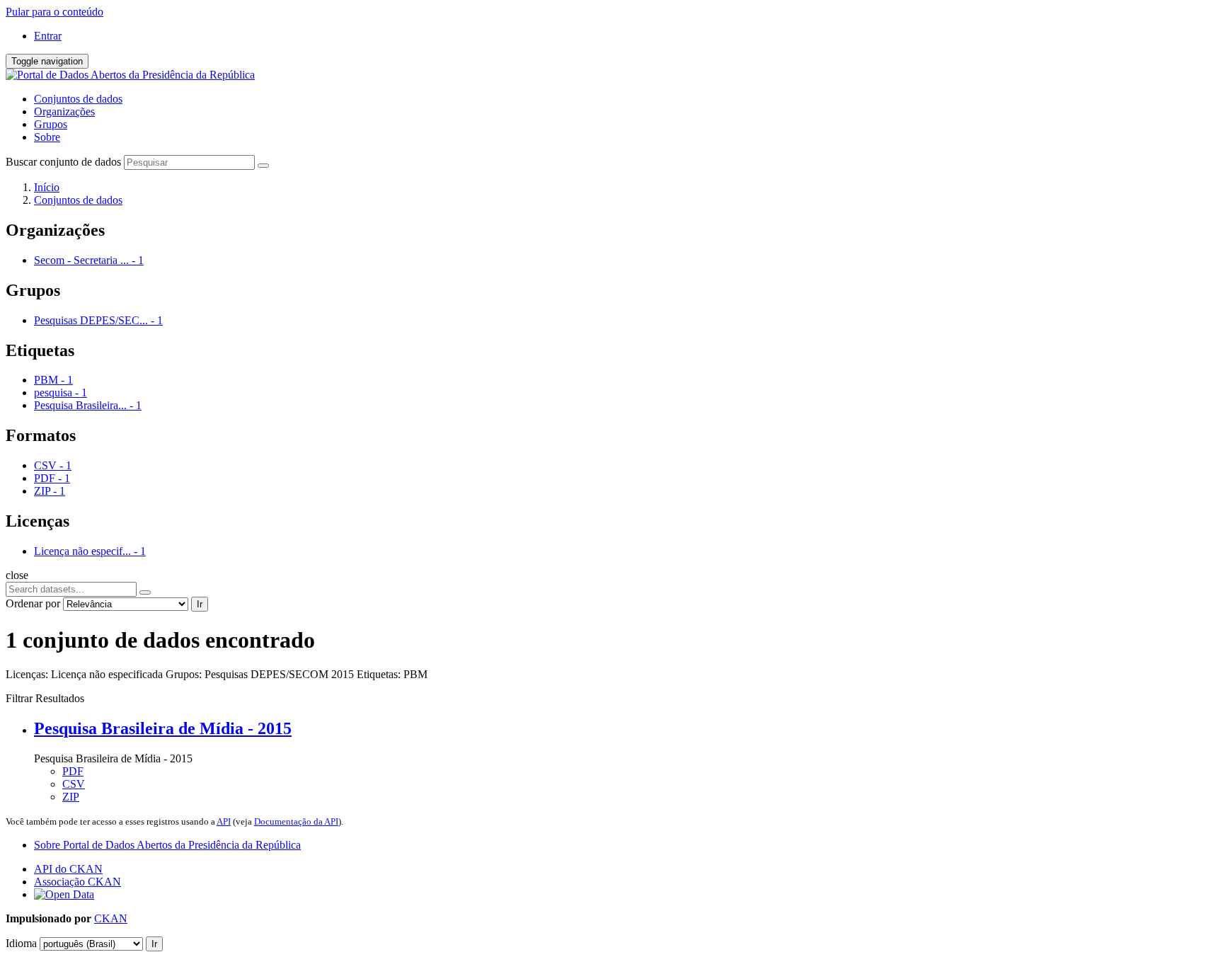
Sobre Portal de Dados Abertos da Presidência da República (167, 845)
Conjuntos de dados (78, 99)
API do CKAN (68, 869)
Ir (199, 604)
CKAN (110, 918)
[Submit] (263, 166)
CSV (73, 784)
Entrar (48, 36)
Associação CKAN (77, 882)
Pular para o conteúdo (54, 12)
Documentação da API (296, 821)
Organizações (64, 111)
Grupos (50, 124)
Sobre (47, 137)
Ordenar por (33, 603)
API (224, 821)
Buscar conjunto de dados (63, 162)
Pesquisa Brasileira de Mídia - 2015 (163, 728)
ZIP (70, 797)
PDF (73, 771)
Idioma (21, 943)
